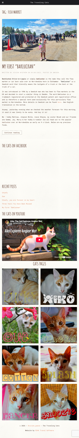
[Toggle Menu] (3, 2)
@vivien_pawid (34, 426)
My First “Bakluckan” (18, 66)
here (59, 102)
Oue (3, 196)
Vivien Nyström (20, 72)
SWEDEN (56, 72)
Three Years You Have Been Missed (17, 204)
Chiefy (5, 193)
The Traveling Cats (39, 2)
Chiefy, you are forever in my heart (18, 200)
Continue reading (12, 133)
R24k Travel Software (44, 430)
